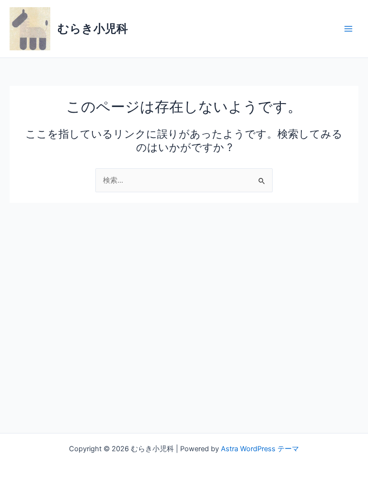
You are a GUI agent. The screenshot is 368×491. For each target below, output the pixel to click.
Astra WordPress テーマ (260, 448)
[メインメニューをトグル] (348, 29)
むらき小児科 (93, 28)
